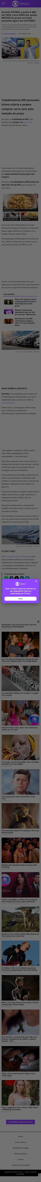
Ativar (20, 599)
